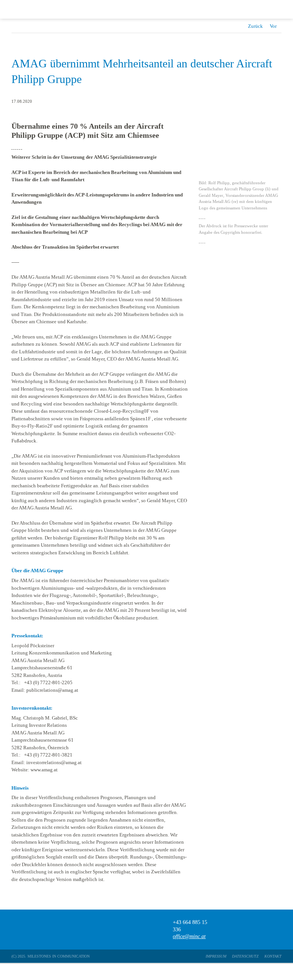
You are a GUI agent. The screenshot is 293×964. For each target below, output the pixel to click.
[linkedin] (278, 929)
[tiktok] (248, 929)
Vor (273, 26)
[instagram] (263, 929)
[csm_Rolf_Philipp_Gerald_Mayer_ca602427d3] (240, 120)
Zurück (255, 26)
